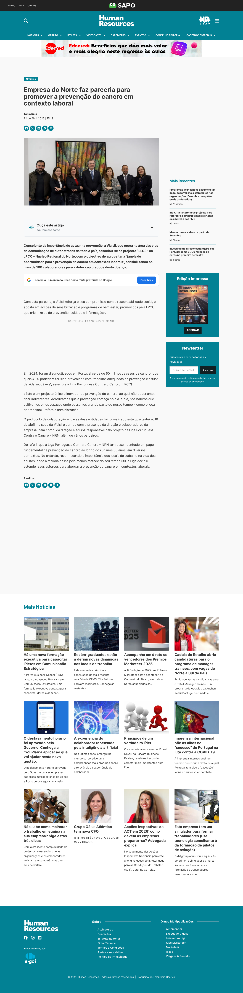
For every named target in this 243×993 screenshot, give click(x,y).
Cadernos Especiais (199, 35)
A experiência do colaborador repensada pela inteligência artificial (96, 743)
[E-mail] (51, 128)
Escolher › (147, 280)
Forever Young (175, 938)
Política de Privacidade (112, 956)
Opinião (53, 35)
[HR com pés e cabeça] (204, 20)
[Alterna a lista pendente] (42, 35)
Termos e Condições (110, 947)
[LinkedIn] (38, 128)
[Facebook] (26, 128)
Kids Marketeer (176, 942)
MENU (11, 5)
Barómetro (118, 35)
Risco (169, 951)
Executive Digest (177, 933)
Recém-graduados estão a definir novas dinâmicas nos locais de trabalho (96, 659)
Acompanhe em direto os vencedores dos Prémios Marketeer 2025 (145, 659)
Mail (22, 5)
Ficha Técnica (106, 943)
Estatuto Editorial (108, 938)
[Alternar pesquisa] (26, 20)
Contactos (104, 934)
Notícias (33, 35)
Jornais (31, 5)
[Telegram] (57, 485)
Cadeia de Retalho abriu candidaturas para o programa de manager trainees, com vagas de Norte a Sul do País (195, 664)
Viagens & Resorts (178, 956)
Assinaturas (105, 929)
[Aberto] (217, 20)
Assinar (192, 330)
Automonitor (174, 929)
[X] (32, 128)
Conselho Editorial (168, 35)
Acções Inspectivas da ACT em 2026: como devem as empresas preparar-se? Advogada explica (145, 836)
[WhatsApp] (44, 128)
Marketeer (172, 947)
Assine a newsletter (110, 952)
